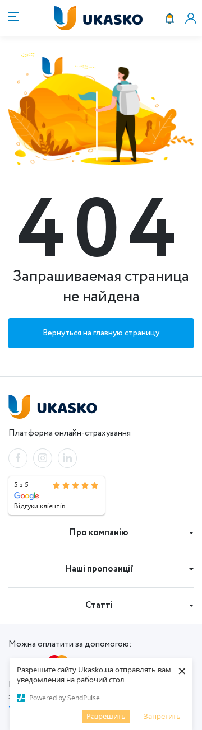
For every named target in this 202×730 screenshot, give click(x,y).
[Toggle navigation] (11, 18)
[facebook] (17, 458)
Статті (99, 605)
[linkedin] (67, 458)
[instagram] (42, 458)
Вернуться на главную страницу (101, 333)
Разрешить (106, 716)
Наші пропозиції (99, 569)
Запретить (162, 716)
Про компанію (98, 532)
